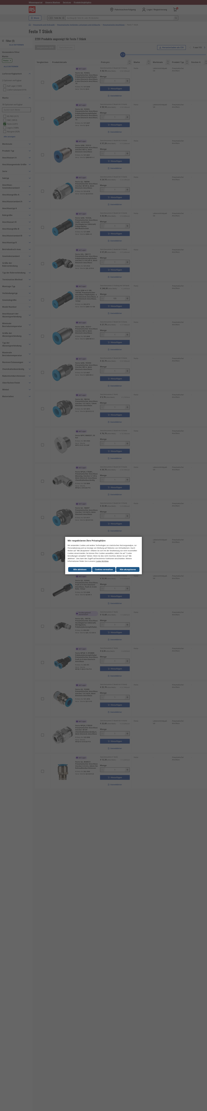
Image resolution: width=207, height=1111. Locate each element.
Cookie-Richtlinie (102, 561)
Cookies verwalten (104, 569)
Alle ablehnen (79, 569)
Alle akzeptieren (128, 569)
